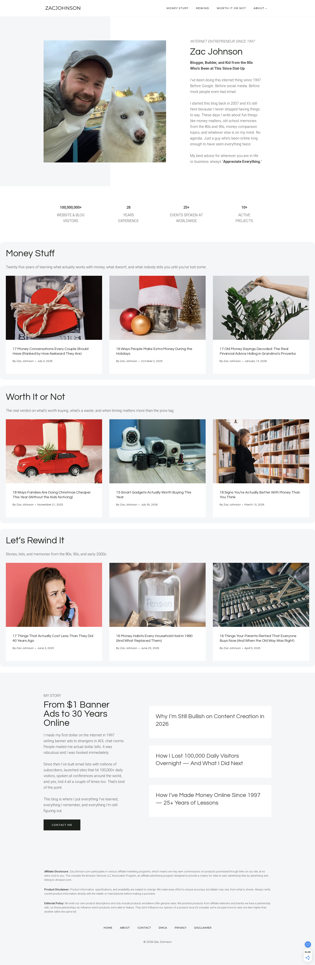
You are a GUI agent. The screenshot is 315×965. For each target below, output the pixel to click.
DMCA (163, 927)
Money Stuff (177, 8)
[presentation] (54, 308)
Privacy (180, 927)
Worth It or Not (231, 8)
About (125, 927)
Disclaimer (202, 927)
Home (108, 927)
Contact (144, 927)
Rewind (202, 8)
